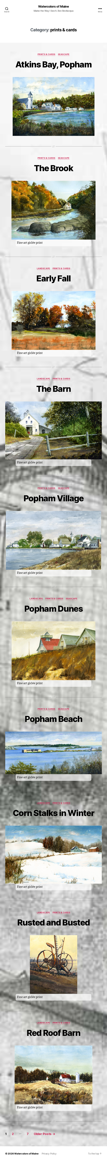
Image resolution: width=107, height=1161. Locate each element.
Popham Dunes (53, 609)
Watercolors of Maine (53, 6)
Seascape (63, 54)
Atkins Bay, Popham (53, 64)
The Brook (53, 168)
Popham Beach (53, 719)
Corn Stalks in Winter (53, 813)
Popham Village (53, 498)
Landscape (43, 268)
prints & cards (46, 54)
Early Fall (53, 278)
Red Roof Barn (53, 1033)
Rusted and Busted (53, 922)
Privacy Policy (49, 1153)
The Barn (53, 389)
